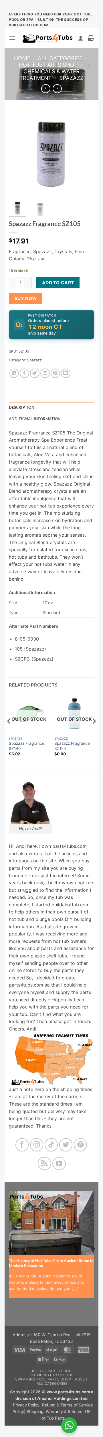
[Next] (85, 154)
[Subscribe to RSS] (44, 1163)
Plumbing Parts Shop (51, 1375)
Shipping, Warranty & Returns (54, 1411)
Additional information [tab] (35, 418)
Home (22, 58)
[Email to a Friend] (45, 373)
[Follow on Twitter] (66, 1145)
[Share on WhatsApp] (14, 373)
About (81, 1379)
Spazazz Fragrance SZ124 (72, 746)
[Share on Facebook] (24, 373)
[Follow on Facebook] (22, 1145)
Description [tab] (21, 407)
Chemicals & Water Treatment (49, 74)
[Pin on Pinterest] (55, 373)
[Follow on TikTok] (51, 1145)
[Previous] (18, 154)
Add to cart (58, 282)
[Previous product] (57, 88)
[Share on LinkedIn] (65, 373)
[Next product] (45, 88)
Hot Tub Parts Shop (48, 64)
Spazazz (71, 78)
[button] (12, 38)
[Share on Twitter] (34, 373)
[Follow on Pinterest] (80, 1145)
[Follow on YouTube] (59, 1163)
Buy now (26, 298)
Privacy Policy (26, 1404)
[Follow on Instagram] (36, 1145)
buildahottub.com (71, 904)
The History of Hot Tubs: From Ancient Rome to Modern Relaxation (51, 1263)
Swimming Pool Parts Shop (43, 1379)
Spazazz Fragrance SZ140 (26, 746)
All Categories (60, 58)
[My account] (81, 38)
